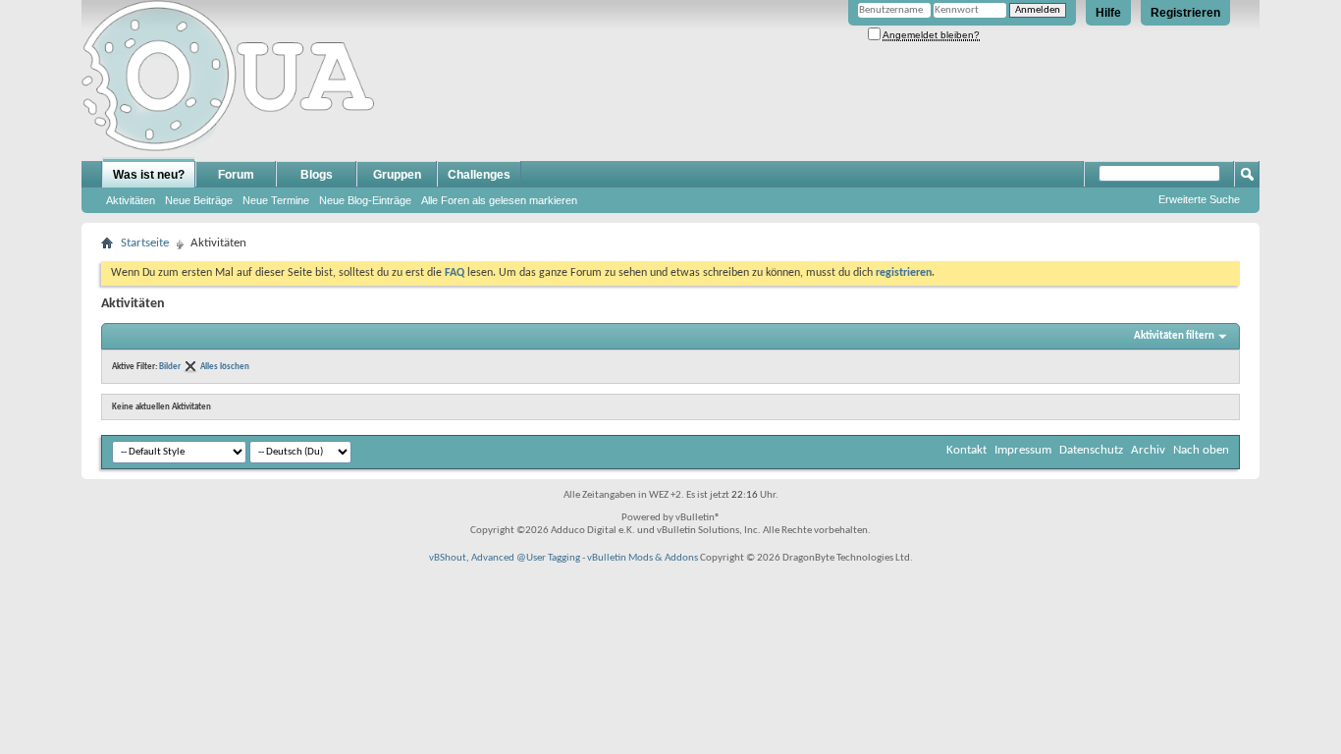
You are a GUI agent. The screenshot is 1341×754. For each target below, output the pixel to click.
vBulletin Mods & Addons (642, 558)
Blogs (316, 175)
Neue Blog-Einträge (365, 200)
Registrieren (1185, 13)
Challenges (479, 175)
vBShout (447, 558)
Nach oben (1201, 450)
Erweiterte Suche (1199, 199)
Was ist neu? (149, 175)
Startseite (145, 243)
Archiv (1148, 450)
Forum (236, 175)
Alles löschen (224, 366)
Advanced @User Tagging (525, 558)
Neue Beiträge (199, 200)
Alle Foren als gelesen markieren (499, 200)
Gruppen (397, 175)
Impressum (1022, 450)
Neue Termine (275, 200)
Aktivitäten (130, 200)
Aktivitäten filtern (1174, 336)
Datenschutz (1091, 450)
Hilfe (1108, 13)
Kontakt (966, 450)
